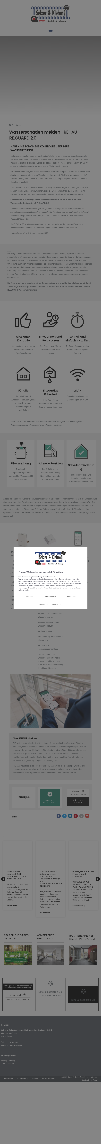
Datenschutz (44, 604)
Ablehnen (29, 596)
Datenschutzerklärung (51, 588)
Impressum (56, 604)
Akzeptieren (71, 596)
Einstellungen (50, 596)
